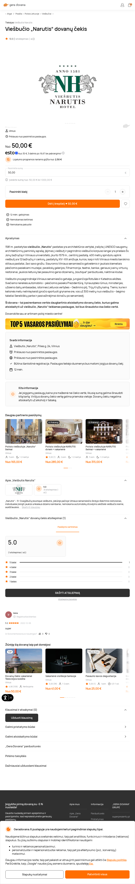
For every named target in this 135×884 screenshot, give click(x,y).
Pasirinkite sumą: (15, 168)
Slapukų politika (116, 860)
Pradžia (18, 13)
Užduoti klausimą (21, 718)
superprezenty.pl (121, 816)
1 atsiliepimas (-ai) (24, 38)
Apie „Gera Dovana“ (75, 815)
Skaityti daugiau (31, 507)
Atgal (9, 13)
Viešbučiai (46, 13)
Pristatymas (97, 819)
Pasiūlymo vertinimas (68, 527)
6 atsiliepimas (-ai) (51, 491)
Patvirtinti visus (97, 874)
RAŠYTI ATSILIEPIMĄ (67, 593)
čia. (91, 863)
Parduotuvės (97, 813)
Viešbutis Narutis (23, 22)
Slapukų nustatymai (34, 874)
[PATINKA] (126, 204)
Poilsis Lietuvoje (32, 13)
